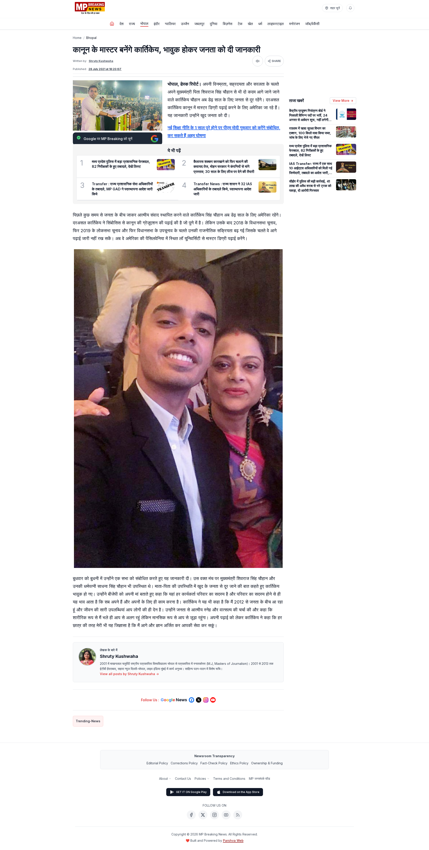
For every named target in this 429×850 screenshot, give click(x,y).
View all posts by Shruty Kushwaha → (129, 674)
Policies (200, 778)
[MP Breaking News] (90, 8)
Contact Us (183, 778)
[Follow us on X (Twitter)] (198, 700)
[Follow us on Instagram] (205, 700)
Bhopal (91, 38)
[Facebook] (191, 814)
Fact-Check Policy (213, 763)
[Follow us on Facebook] (191, 700)
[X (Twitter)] (202, 814)
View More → (343, 100)
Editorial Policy (157, 763)
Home (77, 38)
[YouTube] (226, 814)
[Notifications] (350, 8)
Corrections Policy (184, 763)
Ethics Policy (239, 763)
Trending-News (88, 721)
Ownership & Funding (267, 763)
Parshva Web (233, 840)
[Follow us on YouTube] (213, 700)
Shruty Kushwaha (101, 61)
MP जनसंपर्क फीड (259, 778)
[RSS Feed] (237, 814)
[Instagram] (214, 814)
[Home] (112, 23)
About (163, 778)
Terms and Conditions (229, 778)
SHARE (276, 61)
